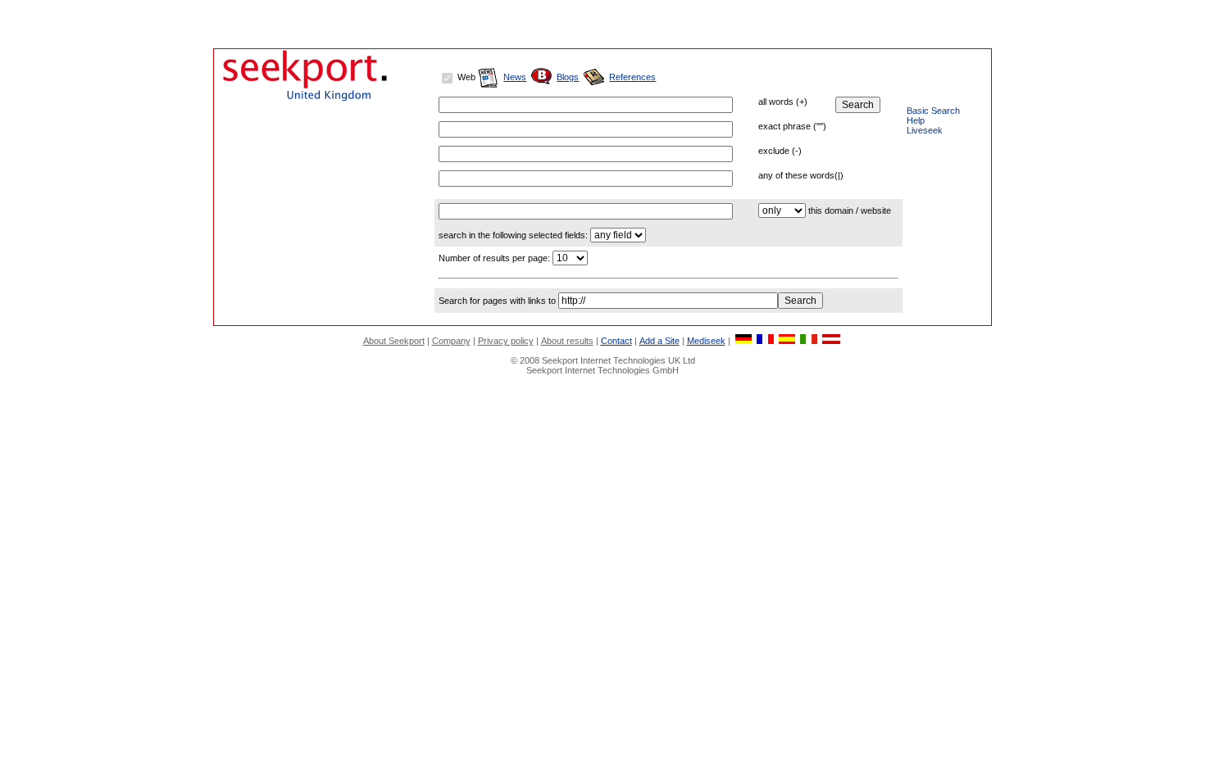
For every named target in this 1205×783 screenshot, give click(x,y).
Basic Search (933, 110)
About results (567, 341)
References (632, 77)
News (514, 77)
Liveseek (925, 130)
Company (451, 341)
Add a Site (659, 341)
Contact (616, 341)
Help (916, 120)
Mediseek (706, 341)
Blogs (568, 77)
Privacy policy (506, 341)
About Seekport (394, 341)
